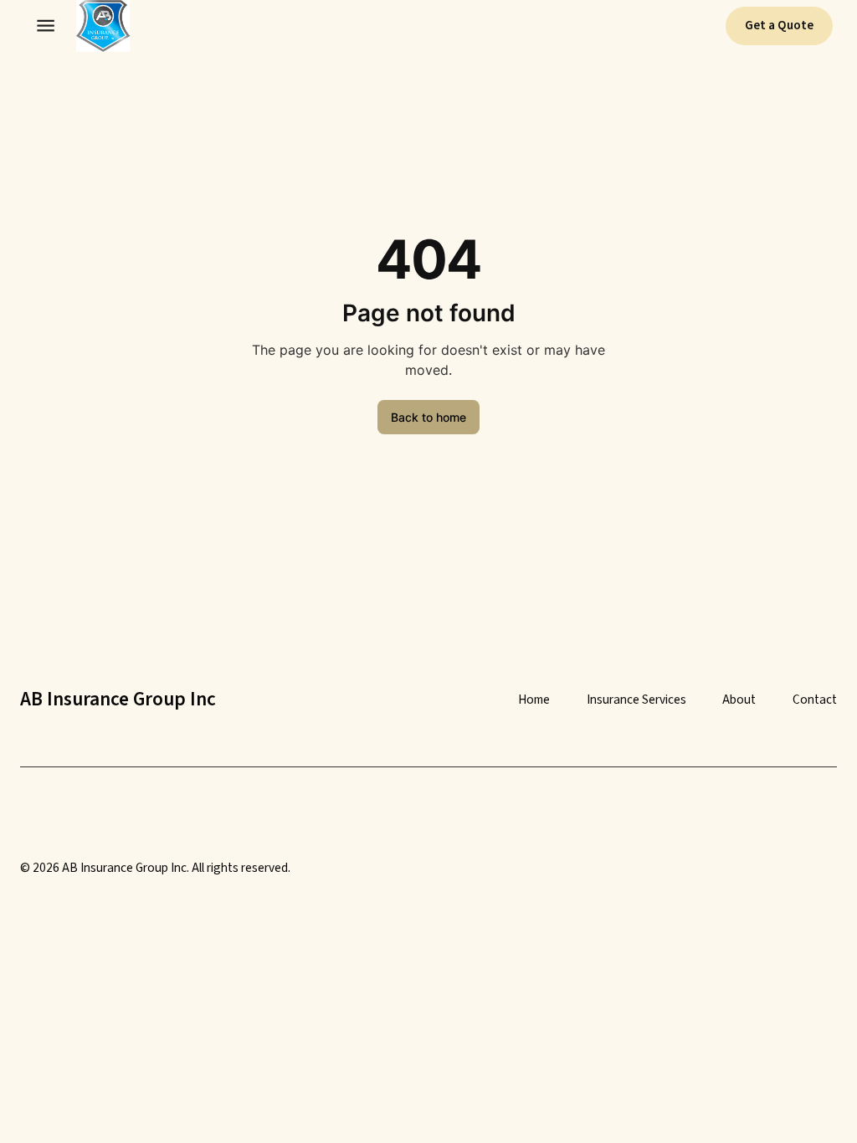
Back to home (428, 417)
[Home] (95, 26)
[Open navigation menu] (45, 25)
